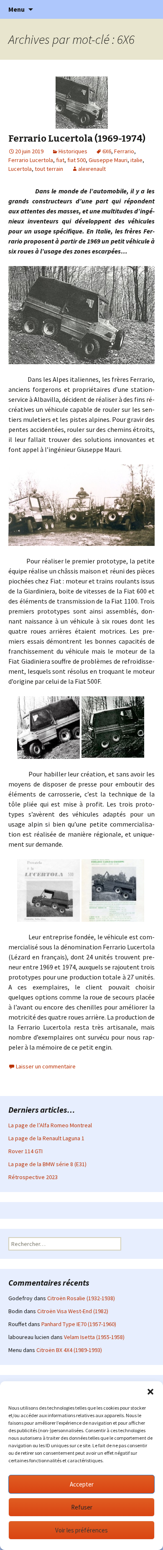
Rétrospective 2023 (33, 1177)
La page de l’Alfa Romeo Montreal (50, 1125)
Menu (16, 9)
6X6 (106, 151)
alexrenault (92, 169)
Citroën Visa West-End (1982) (72, 1311)
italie (136, 160)
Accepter (82, 1484)
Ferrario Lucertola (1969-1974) (76, 138)
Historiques (73, 151)
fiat (60, 160)
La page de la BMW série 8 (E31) (47, 1164)
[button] (150, 1392)
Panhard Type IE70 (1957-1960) (78, 1324)
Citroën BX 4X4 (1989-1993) (69, 1350)
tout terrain (49, 169)
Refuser (81, 1507)
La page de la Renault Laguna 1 (46, 1138)
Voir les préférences (81, 1530)
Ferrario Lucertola (30, 160)
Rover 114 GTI (25, 1151)
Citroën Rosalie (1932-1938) (81, 1298)
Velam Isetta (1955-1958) (94, 1337)
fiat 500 (76, 160)
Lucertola (20, 169)
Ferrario (124, 151)
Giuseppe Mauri (108, 160)
